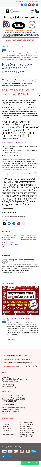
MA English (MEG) (26, 424)
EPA (7, 430)
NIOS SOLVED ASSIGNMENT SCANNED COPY (19, 59)
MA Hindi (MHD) (25, 426)
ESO (7, 432)
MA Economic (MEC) (27, 423)
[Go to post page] (20, 300)
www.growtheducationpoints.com (19, 46)
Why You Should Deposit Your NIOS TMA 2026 (21, 319)
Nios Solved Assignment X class (13, 395)
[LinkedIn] (37, 4)
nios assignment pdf (9, 55)
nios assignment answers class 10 (11, 54)
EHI (4, 430)
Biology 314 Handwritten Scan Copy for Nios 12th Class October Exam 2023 (28, 237)
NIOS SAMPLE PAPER (9, 401)
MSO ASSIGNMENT (27, 430)
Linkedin (10, 456)
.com (25, 85)
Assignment (29, 434)
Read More (11, 339)
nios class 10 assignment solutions (14, 57)
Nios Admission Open (9, 403)
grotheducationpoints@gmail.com (20, 363)
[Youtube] (29, 4)
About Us (5, 377)
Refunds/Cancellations (10, 381)
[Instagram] (33, 4)
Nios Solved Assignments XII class (14, 397)
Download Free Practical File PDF (13, 399)
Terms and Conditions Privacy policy (15, 379)
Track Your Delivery (9, 387)
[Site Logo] (15, 11)
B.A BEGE (6, 424)
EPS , (4, 432)
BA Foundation (8, 434)
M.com (22, 434)
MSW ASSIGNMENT (27, 432)
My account (6, 383)
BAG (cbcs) (6, 426)
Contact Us (6, 413)
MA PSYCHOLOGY (26, 436)
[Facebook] (21, 4)
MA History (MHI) (26, 428)
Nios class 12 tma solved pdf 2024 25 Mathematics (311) (10, 244)
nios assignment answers (29, 52)
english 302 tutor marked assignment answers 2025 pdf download (10, 237)
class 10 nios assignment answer (13, 52)
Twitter (7, 456)
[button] (3, 11)
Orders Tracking (8, 385)
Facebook (3, 456)
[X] (25, 4)
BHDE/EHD (7, 428)
